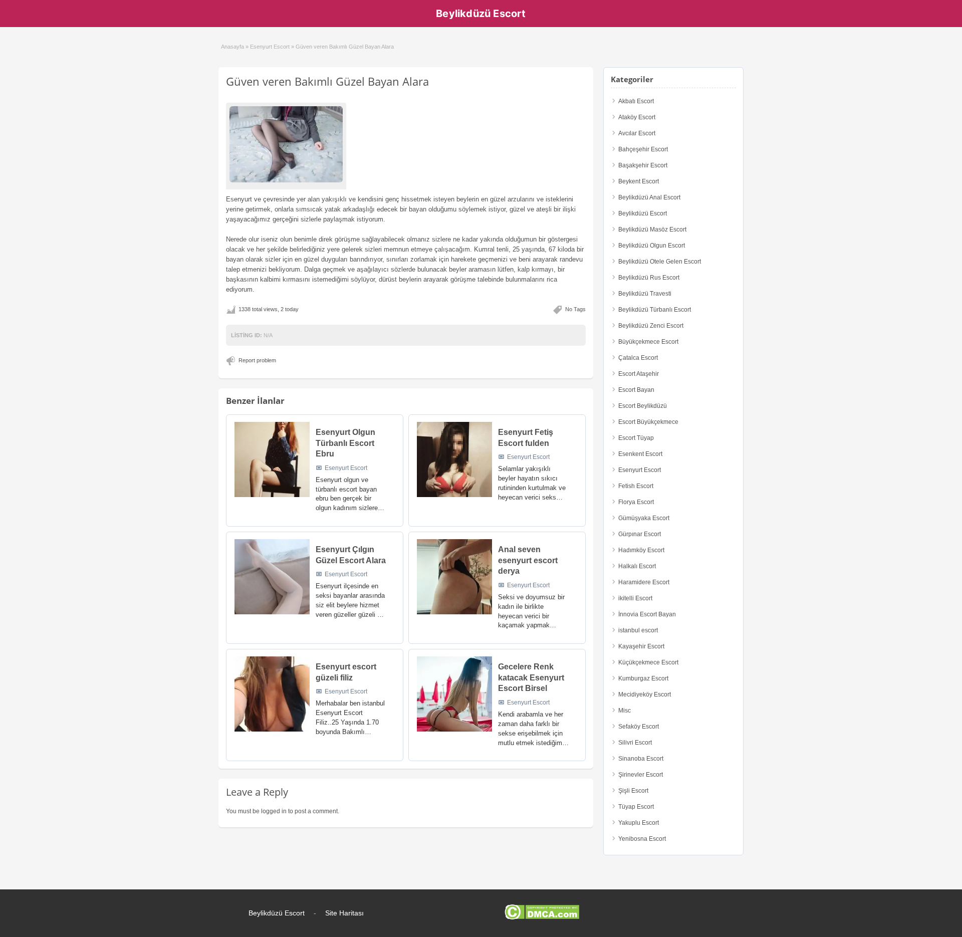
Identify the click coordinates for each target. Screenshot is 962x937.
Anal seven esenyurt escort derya (528, 560)
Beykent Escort (638, 181)
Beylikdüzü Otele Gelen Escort (659, 261)
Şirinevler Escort (640, 774)
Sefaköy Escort (638, 726)
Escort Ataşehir (638, 373)
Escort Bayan (636, 389)
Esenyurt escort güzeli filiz (346, 672)
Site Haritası (344, 913)
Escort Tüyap (636, 437)
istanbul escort (638, 630)
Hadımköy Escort (641, 550)
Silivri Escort (635, 742)
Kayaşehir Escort (641, 646)
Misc (624, 710)
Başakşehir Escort (642, 165)
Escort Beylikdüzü (642, 405)
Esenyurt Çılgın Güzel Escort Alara (351, 555)
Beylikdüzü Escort (481, 14)
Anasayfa (232, 47)
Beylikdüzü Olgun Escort (651, 245)
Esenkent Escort (640, 453)
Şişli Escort (633, 790)
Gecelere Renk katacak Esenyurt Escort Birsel (531, 677)
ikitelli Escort (635, 598)
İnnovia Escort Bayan (647, 614)
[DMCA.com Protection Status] (542, 917)
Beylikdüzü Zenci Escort (650, 325)
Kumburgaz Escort (643, 678)
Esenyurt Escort (270, 47)
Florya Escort (636, 502)
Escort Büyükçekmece (648, 421)
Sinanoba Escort (640, 758)
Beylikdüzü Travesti (644, 293)
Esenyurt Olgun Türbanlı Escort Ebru (345, 443)
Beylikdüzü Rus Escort (648, 277)
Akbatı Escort (636, 101)
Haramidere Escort (643, 582)
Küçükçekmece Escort (648, 662)
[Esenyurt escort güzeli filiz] (272, 694)
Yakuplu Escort (638, 822)
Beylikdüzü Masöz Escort (652, 229)
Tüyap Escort (636, 806)
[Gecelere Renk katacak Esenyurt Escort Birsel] (454, 694)
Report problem (257, 360)
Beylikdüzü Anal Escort (649, 197)
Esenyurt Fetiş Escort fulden (525, 437)
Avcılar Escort (636, 133)
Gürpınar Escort (639, 534)
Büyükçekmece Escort (648, 341)
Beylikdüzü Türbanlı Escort (654, 309)
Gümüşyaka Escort (643, 518)
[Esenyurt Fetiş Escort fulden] (454, 459)
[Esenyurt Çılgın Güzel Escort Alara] (272, 576)
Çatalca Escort (638, 357)
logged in (274, 811)
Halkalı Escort (637, 566)
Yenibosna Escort (642, 838)
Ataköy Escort (636, 117)
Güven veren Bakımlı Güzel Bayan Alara (327, 81)
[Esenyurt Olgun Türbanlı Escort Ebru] (272, 459)
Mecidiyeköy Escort (644, 694)
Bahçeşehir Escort (643, 149)
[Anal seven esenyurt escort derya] (454, 576)
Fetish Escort (635, 486)
